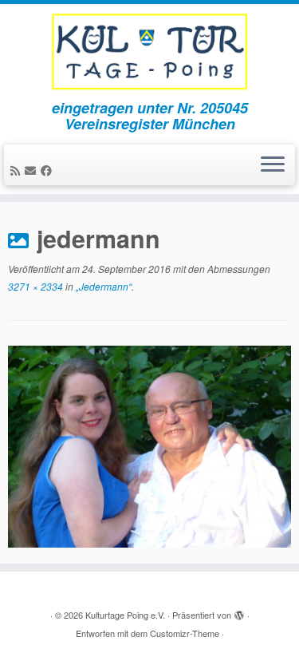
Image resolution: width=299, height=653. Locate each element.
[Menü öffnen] (273, 165)
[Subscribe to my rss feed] (17, 170)
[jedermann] (149, 445)
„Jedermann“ (102, 286)
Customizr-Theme (184, 633)
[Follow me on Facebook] (49, 170)
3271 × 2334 (35, 286)
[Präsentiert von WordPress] (239, 611)
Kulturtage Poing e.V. (125, 614)
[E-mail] (33, 170)
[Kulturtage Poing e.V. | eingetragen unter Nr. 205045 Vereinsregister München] (149, 52)
